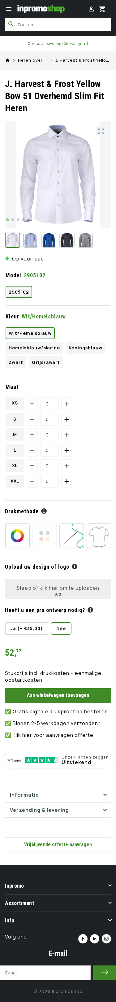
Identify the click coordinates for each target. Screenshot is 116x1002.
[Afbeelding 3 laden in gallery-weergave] (49, 240)
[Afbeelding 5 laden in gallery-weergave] (85, 240)
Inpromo (14, 885)
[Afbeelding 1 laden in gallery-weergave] (12, 240)
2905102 (19, 292)
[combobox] (58, 24)
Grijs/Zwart (46, 362)
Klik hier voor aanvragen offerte (53, 735)
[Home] (7, 60)
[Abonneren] (104, 972)
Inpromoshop (67, 991)
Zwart (16, 362)
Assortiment (19, 903)
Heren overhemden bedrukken (32, 60)
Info (10, 920)
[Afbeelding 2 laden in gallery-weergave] (30, 240)
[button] (8, 9)
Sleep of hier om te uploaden (58, 587)
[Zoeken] (11, 24)
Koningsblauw (85, 348)
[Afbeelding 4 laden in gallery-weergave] (67, 240)
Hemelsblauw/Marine (34, 348)
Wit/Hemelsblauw (30, 333)
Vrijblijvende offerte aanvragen (58, 844)
